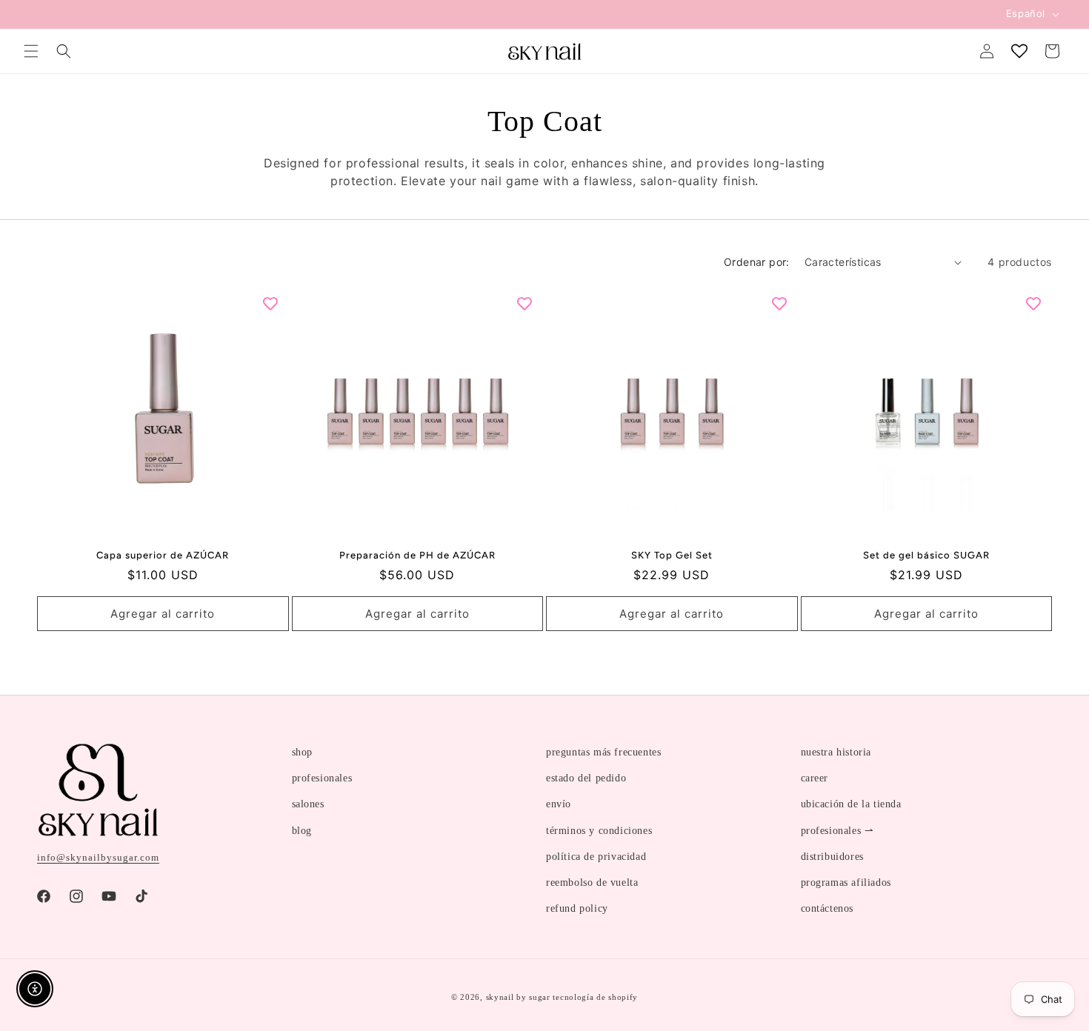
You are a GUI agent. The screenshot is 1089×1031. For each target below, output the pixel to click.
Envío (558, 804)
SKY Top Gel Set (672, 555)
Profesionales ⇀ (837, 830)
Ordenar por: (757, 262)
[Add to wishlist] (270, 303)
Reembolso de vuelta (592, 882)
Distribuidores (832, 856)
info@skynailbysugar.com (98, 857)
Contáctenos (827, 908)
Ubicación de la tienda (851, 804)
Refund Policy (577, 908)
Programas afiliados (846, 882)
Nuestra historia (836, 752)
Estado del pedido (586, 778)
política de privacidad (596, 856)
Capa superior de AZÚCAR (162, 555)
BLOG (302, 830)
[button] (31, 51)
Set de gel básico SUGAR (926, 555)
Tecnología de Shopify (595, 996)
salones (308, 804)
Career (815, 778)
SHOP (302, 752)
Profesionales (322, 778)
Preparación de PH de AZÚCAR (417, 555)
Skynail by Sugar (518, 996)
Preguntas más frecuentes (603, 752)
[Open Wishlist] (1019, 51)
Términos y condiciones (599, 830)
